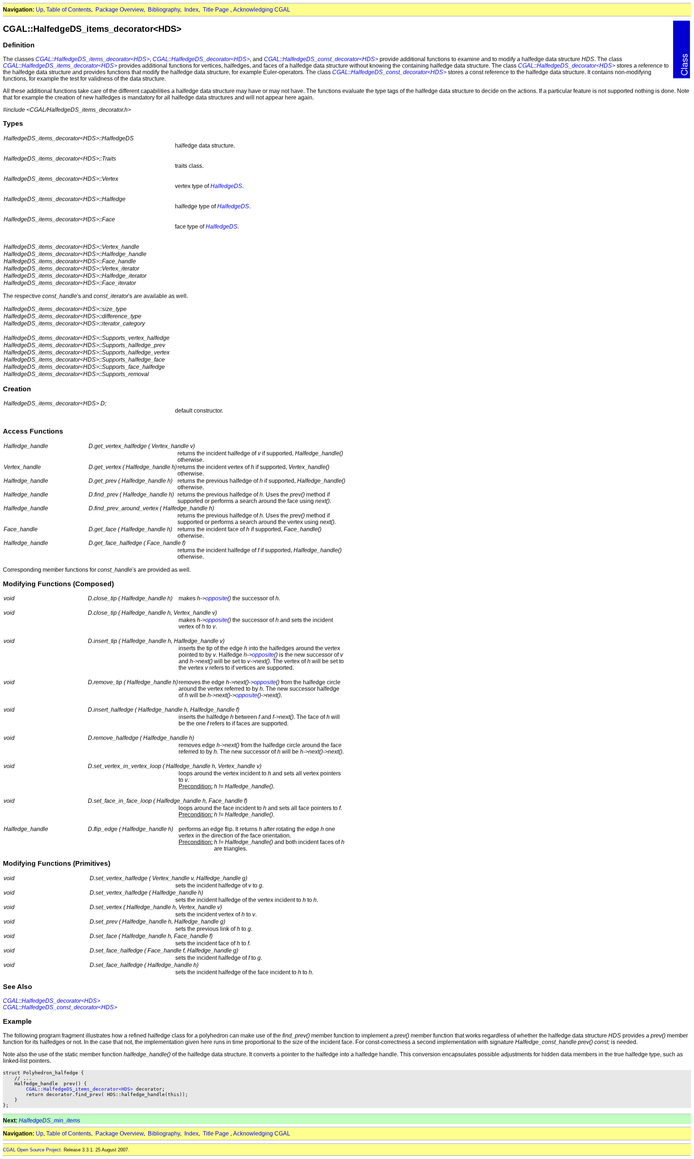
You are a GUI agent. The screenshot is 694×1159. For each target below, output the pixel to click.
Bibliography (164, 10)
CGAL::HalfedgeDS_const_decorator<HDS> (321, 59)
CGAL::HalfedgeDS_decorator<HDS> (201, 59)
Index (191, 10)
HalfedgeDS (226, 186)
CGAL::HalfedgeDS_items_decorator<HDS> (92, 59)
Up (39, 10)
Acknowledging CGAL (261, 10)
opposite (216, 598)
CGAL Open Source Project (32, 1149)
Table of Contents (68, 10)
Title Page (216, 10)
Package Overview (119, 10)
